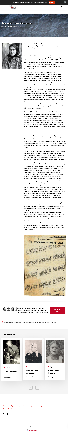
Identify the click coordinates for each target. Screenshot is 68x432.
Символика (49, 406)
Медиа (19, 406)
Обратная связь (7, 408)
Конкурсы (41, 406)
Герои (13, 406)
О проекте (6, 406)
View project (7, 377)
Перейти (51, 2)
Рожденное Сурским (29, 406)
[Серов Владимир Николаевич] (11, 352)
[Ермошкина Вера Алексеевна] (33, 351)
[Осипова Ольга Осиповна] (55, 351)
